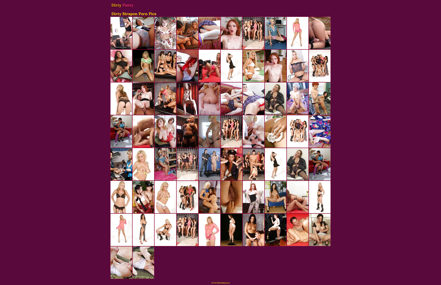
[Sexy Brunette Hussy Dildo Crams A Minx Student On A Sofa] (143, 197)
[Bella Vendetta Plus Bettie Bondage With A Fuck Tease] (275, 230)
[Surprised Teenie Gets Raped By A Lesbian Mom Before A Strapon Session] (121, 262)
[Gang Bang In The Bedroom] (275, 33)
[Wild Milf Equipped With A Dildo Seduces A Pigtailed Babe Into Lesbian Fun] (231, 98)
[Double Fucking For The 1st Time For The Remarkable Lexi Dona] (297, 197)
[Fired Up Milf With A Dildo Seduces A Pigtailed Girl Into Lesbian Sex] (253, 131)
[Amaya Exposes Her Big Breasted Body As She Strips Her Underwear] (231, 230)
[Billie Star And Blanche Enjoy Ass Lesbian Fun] (231, 197)
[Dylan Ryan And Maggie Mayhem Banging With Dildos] (209, 131)
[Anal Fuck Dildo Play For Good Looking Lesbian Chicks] (209, 197)
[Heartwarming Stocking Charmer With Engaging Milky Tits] (275, 98)
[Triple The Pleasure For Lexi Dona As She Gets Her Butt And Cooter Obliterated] (143, 131)
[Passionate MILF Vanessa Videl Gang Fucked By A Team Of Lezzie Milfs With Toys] (187, 230)
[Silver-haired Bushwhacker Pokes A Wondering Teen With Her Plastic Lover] (320, 131)
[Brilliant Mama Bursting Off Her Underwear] (121, 98)
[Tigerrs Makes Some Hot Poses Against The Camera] (320, 230)
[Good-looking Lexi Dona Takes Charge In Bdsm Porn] (121, 33)
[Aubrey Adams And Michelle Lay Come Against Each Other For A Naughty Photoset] (297, 66)
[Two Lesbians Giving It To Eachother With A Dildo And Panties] (275, 131)
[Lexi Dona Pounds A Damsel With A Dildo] (320, 33)
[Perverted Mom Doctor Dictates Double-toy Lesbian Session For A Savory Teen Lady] (187, 66)
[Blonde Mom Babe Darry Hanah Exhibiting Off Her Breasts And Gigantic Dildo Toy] (209, 230)
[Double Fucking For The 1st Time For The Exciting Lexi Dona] (209, 66)
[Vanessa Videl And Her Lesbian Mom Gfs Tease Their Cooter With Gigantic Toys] (253, 33)
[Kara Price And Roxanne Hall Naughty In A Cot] (209, 164)
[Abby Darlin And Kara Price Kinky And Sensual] (187, 33)
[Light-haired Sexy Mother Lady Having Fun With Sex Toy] (143, 164)
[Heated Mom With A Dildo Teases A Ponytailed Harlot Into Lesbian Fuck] (209, 33)
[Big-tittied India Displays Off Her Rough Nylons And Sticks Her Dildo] (121, 66)
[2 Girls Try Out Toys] (121, 164)
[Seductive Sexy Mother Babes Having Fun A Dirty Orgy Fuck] (165, 98)
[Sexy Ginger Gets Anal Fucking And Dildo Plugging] (275, 66)
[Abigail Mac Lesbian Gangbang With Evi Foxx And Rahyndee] (275, 197)
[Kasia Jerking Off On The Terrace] (143, 66)
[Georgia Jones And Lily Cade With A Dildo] (320, 98)
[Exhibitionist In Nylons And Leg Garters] (165, 33)
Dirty (122, 5)
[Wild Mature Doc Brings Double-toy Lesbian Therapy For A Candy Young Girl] (253, 98)
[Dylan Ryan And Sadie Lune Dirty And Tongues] (187, 98)
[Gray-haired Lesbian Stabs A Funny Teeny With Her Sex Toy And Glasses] (297, 98)
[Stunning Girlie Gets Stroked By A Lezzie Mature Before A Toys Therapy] (165, 131)
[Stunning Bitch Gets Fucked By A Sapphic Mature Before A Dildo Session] (143, 262)
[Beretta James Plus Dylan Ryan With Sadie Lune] (187, 131)
